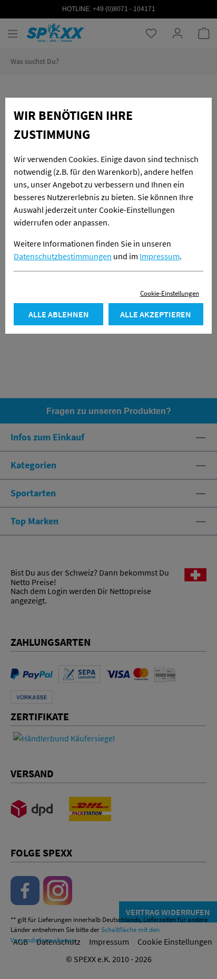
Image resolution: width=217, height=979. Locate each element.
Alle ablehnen (58, 314)
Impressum (160, 256)
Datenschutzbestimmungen (63, 256)
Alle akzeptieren (155, 314)
